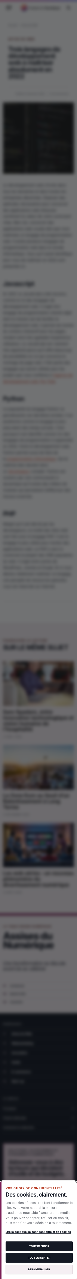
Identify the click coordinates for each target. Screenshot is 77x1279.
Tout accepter (39, 1257)
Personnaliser (39, 1269)
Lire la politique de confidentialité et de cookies (38, 1231)
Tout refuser (39, 1246)
